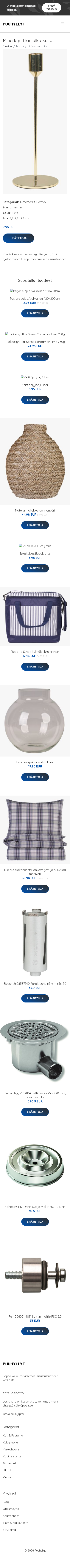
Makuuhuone (11, 1449)
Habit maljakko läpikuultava (35, 762)
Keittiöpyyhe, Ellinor (35, 385)
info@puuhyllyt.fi (13, 1414)
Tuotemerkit (27, 202)
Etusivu (7, 46)
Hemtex (41, 202)
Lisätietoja (18, 238)
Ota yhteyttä (11, 1509)
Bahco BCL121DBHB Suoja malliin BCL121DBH (35, 1207)
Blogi (6, 1502)
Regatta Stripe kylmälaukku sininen (35, 652)
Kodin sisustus (12, 1456)
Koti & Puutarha (13, 1435)
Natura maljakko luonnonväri (35, 510)
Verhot (7, 1477)
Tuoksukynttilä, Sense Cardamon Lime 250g (35, 342)
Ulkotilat (8, 1470)
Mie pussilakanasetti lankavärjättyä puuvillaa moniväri (35, 872)
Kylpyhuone (10, 1442)
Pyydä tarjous (51, 7)
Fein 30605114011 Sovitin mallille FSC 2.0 (35, 1316)
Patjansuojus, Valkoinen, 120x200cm (35, 298)
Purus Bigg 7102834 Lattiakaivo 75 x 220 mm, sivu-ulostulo (35, 1095)
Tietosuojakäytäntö (15, 1523)
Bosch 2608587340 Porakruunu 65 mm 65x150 (35, 984)
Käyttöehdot (11, 1516)
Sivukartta (9, 1530)
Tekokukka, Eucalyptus (35, 553)
